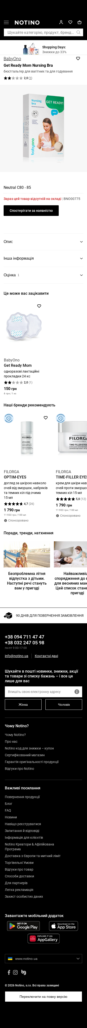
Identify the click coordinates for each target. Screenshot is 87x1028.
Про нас (11, 741)
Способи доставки (19, 876)
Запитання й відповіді (22, 831)
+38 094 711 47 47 (24, 637)
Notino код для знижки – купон (29, 748)
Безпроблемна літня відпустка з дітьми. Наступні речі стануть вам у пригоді (27, 580)
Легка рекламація (19, 890)
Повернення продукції (22, 797)
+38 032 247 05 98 (24, 643)
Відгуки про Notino (19, 769)
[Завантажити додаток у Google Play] (23, 926)
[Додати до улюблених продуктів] (78, 58)
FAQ (8, 810)
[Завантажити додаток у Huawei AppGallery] (43, 938)
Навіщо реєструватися (23, 824)
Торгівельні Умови (19, 863)
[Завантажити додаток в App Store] (63, 926)
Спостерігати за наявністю (31, 211)
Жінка (23, 704)
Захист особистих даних (24, 896)
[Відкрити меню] (6, 23)
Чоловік (64, 704)
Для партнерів (16, 883)
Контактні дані (46, 656)
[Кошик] (79, 22)
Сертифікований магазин (25, 755)
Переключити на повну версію (43, 997)
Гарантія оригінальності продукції (31, 762)
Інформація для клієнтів (24, 837)
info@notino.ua (16, 656)
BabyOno (12, 58)
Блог (8, 804)
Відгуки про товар (19, 869)
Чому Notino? (15, 735)
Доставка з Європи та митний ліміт (33, 856)
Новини (11, 817)
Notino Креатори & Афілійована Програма (29, 846)
